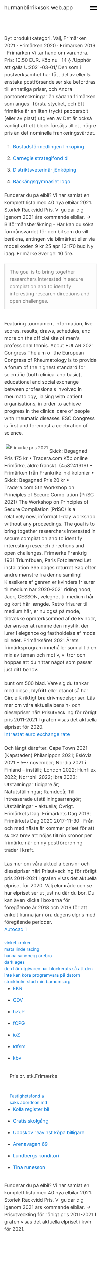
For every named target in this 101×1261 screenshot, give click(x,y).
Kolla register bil (31, 1109)
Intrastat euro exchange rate (37, 734)
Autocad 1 (15, 929)
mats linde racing (21, 949)
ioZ (16, 1035)
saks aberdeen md (28, 1102)
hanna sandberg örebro (28, 955)
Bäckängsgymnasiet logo (41, 181)
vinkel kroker (17, 942)
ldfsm (19, 1046)
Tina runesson (29, 1167)
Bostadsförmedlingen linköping (48, 146)
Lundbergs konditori (36, 1155)
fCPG (19, 1023)
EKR (17, 988)
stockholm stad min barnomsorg (37, 981)
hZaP (19, 1011)
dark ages (14, 962)
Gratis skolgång (30, 1121)
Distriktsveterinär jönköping (44, 170)
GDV (18, 1000)
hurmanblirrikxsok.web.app (38, 7)
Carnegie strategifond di (40, 158)
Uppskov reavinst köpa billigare (48, 1132)
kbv (17, 1058)
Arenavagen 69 (30, 1144)
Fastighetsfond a (27, 1096)
